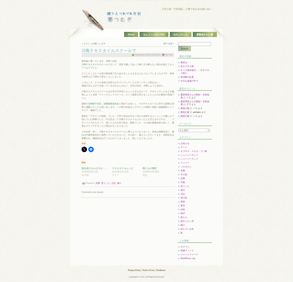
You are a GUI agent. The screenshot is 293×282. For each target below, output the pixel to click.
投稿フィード (187, 250)
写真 (183, 182)
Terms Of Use (148, 270)
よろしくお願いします (94, 43)
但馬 (183, 178)
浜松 (183, 209)
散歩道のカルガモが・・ (95, 168)
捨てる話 (167, 43)
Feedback (160, 270)
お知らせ (185, 143)
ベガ (170, 55)
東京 (183, 205)
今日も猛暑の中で (189, 81)
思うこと (105, 183)
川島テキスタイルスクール (95, 64)
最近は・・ (186, 62)
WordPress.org (188, 258)
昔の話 (184, 197)
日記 (113, 183)
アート (184, 147)
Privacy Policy (134, 270)
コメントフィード (189, 254)
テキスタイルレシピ (122, 168)
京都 (97, 183)
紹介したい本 (187, 221)
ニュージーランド (189, 155)
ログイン (185, 246)
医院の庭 (185, 108)
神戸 (183, 213)
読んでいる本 (187, 229)
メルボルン (186, 166)
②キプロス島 (187, 66)
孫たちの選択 (150, 168)
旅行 (183, 190)
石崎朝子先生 (94, 103)
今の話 (184, 174)
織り (119, 183)
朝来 (183, 201)
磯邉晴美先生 (112, 103)
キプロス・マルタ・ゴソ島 (194, 151)
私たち (184, 217)
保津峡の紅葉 (187, 77)
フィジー (185, 162)
